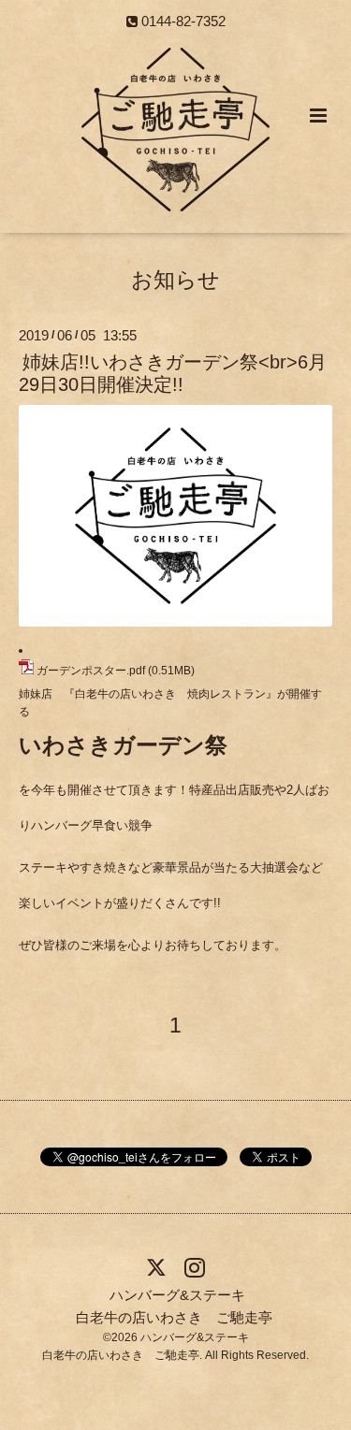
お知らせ (175, 280)
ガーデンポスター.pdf (91, 670)
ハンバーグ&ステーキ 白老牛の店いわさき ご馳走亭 (174, 1306)
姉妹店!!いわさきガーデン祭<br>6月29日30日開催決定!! (173, 373)
